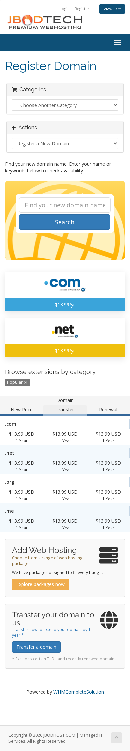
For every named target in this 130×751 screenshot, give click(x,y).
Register (82, 8)
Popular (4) (17, 382)
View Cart (112, 8)
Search (64, 222)
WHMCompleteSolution (78, 692)
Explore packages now (40, 584)
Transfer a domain (36, 647)
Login (65, 8)
